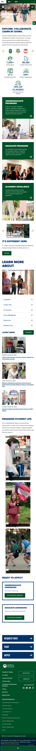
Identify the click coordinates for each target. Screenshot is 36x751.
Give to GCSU (26, 673)
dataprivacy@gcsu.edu (11, 744)
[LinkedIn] (24, 688)
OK (18, 748)
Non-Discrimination (6, 724)
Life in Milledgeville (10, 315)
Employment (5, 714)
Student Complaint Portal (8, 727)
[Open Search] (34, 2)
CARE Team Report (6, 705)
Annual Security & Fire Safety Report (10, 702)
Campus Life (8, 305)
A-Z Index (5, 675)
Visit (9, 2)
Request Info (11, 638)
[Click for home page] (4, 8)
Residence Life (8, 325)
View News (29, 332)
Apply (16, 2)
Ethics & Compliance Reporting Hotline (11, 718)
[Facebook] (27, 688)
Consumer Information (7, 708)
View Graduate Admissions (14, 617)
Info (2, 2)
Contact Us (26, 679)
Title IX (3, 730)
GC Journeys (8, 310)
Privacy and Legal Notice (11, 742)
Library (4, 689)
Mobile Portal (6, 695)
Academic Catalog (7, 672)
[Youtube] (30, 688)
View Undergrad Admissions (15, 595)
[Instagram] (33, 688)
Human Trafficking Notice (8, 721)
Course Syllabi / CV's (7, 711)
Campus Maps (6, 681)
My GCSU (4, 692)
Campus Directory (7, 678)
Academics (7, 299)
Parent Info (7, 320)
